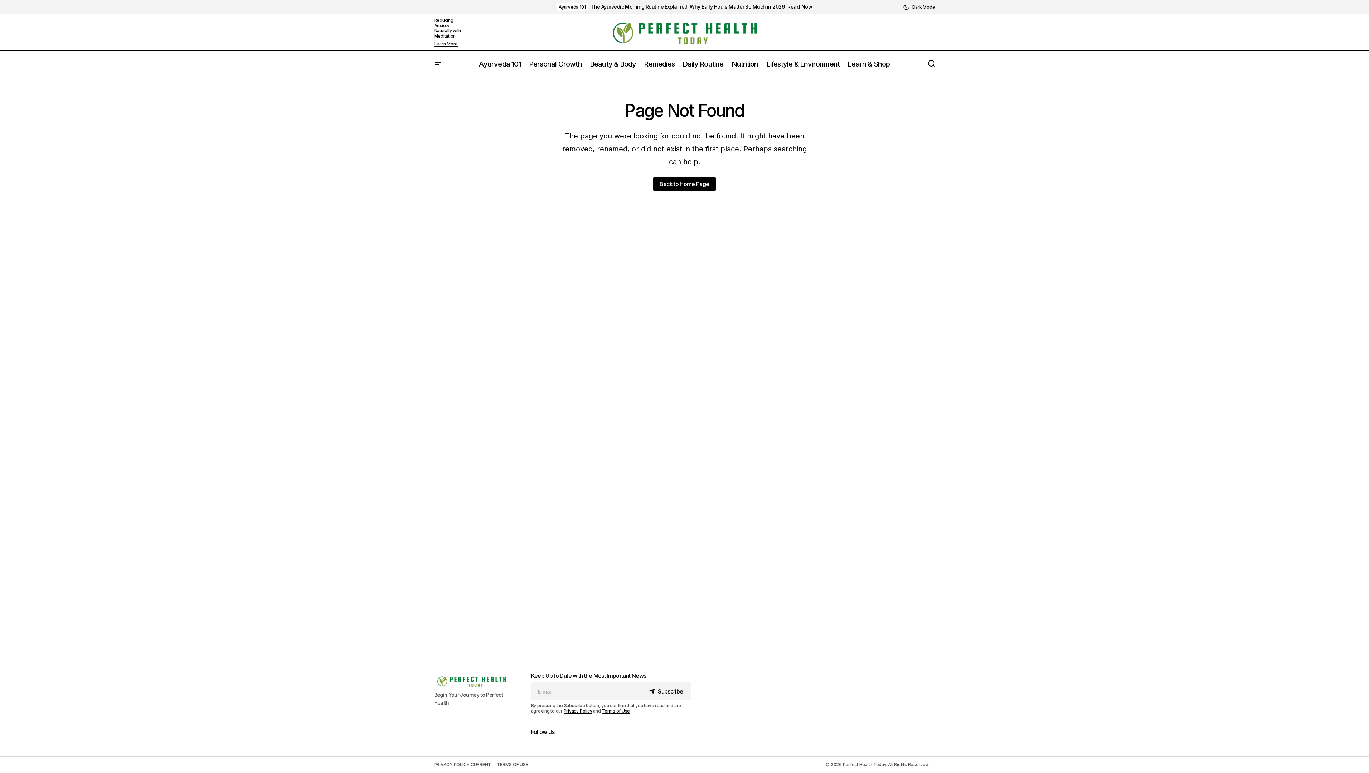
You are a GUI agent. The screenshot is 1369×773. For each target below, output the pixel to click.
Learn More (446, 44)
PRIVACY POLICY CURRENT (462, 764)
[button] (919, 7)
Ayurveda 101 (572, 7)
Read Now (799, 7)
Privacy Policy (578, 711)
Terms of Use (616, 711)
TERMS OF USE (512, 764)
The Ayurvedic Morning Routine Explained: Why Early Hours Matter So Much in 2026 (688, 7)
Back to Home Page (684, 184)
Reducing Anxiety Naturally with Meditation (447, 28)
